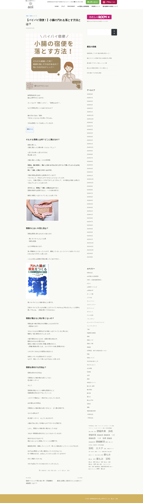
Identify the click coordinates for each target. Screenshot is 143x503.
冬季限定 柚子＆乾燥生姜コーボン (97, 350)
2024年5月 (90, 161)
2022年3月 (90, 232)
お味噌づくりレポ (92, 287)
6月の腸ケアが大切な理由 (94, 73)
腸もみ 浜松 (66, 470)
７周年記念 (90, 418)
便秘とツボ (90, 340)
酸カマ (111, 466)
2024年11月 (90, 147)
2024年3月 (90, 168)
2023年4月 (90, 204)
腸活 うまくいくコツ (105, 464)
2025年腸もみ (91, 425)
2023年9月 (90, 186)
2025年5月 (90, 129)
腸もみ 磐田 (92, 462)
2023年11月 (90, 182)
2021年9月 (90, 253)
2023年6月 (90, 197)
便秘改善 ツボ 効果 (97, 438)
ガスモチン (106, 425)
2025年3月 (90, 136)
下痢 (88, 329)
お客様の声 (90, 290)
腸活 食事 (91, 466)
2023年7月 (90, 193)
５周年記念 (90, 414)
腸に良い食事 (90, 386)
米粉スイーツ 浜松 (93, 454)
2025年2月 (90, 140)
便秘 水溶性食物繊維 (107, 428)
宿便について (33, 16)
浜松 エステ (57, 470)
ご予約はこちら (110, 2)
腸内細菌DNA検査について (110, 6)
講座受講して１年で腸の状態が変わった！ (99, 53)
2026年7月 (90, 97)
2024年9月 (90, 150)
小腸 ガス (110, 442)
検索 (114, 32)
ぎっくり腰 (90, 294)
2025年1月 (90, 143)
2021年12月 (90, 243)
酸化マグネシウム (92, 468)
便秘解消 (100, 441)
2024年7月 (90, 158)
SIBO (96, 425)
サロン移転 (111, 425)
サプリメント (90, 308)
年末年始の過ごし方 (92, 361)
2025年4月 (90, 133)
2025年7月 (90, 126)
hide (31, 129)
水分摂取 (89, 368)
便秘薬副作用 (92, 442)
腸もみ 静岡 (92, 464)
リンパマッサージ (92, 326)
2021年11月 (90, 246)
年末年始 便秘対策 (93, 444)
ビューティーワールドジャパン (95, 322)
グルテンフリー (91, 304)
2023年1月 (90, 214)
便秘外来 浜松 (45, 470)
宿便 (52, 470)
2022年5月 (90, 228)
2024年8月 (90, 154)
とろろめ (89, 297)
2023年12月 (90, 179)
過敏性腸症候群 (91, 411)
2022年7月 (90, 221)
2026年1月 (90, 112)
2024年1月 (90, 175)
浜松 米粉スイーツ (109, 448)
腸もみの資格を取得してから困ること (97, 68)
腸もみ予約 (90, 400)
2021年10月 (90, 250)
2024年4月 (90, 165)
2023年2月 (90, 211)
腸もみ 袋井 (99, 462)
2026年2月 (90, 108)
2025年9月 (90, 122)
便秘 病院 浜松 (92, 431)
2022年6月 (90, 225)
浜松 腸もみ (91, 451)
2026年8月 (90, 94)
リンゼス (96, 428)
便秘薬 (89, 347)
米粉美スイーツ (96, 6)
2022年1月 (90, 239)
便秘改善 (100, 435)
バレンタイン (90, 318)
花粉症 (89, 403)
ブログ (63, 6)
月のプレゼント (91, 365)
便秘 (27, 16)
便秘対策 (92, 435)
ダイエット (90, 311)
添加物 (89, 372)
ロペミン (100, 428)
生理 (88, 375)
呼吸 (88, 354)
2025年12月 (90, 115)
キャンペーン (90, 301)
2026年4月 (90, 104)
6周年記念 (90, 272)
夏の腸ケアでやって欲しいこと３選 (97, 63)
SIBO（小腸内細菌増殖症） (94, 280)
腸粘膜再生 (97, 466)
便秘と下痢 (90, 343)
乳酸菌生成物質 (91, 333)
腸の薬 (89, 393)
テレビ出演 (90, 315)
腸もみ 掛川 (92, 459)
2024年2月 (90, 172)
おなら (89, 283)
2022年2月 (90, 235)
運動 (88, 407)
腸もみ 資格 (107, 462)
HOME (57, 6)
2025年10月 (90, 119)
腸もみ (89, 396)
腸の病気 (89, 389)
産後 (88, 379)
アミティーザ (100, 425)
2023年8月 (90, 189)
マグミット (91, 428)
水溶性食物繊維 (101, 444)
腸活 (98, 464)
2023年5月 (90, 200)
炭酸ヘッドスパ (98, 451)
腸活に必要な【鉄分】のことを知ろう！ (69, 481)
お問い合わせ (93, 2)
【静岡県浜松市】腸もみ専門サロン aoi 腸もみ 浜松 (103, 498)
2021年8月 (90, 257)
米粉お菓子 (109, 451)
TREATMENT (71, 6)
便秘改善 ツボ (109, 435)
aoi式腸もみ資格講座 (83, 6)
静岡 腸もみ (101, 469)
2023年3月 (90, 207)
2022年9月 (90, 218)
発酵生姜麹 (104, 451)
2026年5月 (90, 101)
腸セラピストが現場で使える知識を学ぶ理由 (99, 58)
